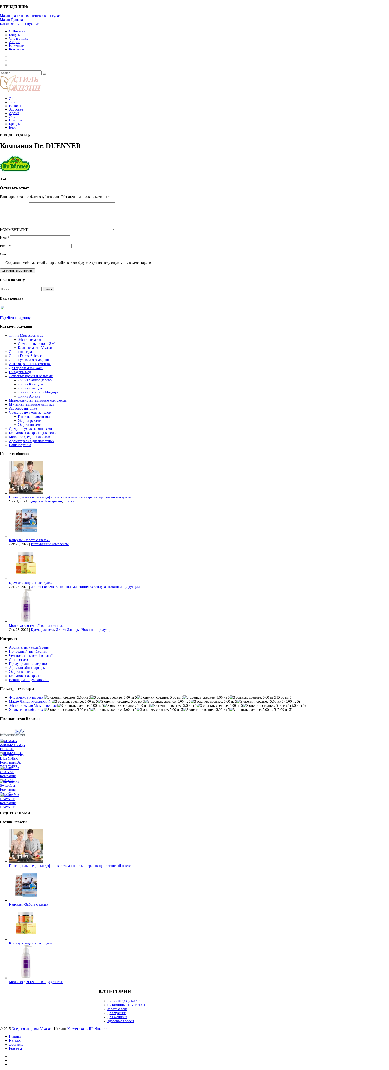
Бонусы (15, 35)
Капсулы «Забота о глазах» (29, 540)
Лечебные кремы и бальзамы (31, 376)
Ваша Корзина (20, 445)
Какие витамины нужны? (19, 24)
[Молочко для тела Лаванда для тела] (26, 621)
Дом (12, 116)
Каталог (15, 1040)
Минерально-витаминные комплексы (38, 400)
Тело (12, 102)
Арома (14, 113)
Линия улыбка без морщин (29, 360)
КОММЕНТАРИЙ (14, 230)
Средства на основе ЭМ (36, 343)
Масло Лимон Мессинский (30, 701)
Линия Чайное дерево (35, 380)
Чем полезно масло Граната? (31, 655)
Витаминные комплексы (50, 544)
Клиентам (16, 46)
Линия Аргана (29, 396)
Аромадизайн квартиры (27, 668)
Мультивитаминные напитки (31, 404)
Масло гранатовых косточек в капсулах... (31, 16)
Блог (12, 127)
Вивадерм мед (20, 372)
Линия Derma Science (25, 356)
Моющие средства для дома (30, 437)
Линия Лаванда (30, 388)
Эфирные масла (30, 339)
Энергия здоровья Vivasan (32, 1029)
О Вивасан (17, 31)
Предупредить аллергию (28, 664)
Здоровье (16, 109)
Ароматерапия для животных (31, 441)
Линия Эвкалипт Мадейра (38, 392)
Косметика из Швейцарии (87, 1029)
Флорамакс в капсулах (26, 697)
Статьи (69, 501)
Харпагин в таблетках (26, 709)
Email (5, 246)
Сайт (4, 254)
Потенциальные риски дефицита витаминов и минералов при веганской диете (70, 497)
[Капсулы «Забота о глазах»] (26, 536)
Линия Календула (31, 384)
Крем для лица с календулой (31, 583)
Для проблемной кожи (26, 368)
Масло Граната (11, 20)
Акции (14, 42)
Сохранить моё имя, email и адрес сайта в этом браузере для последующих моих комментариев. (78, 263)
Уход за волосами (22, 672)
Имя (4, 237)
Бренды (15, 124)
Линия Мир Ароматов (26, 335)
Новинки (16, 120)
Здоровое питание (23, 408)
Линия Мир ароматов (123, 1001)
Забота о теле (117, 1009)
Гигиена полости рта (34, 416)
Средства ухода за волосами (30, 429)
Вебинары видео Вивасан (29, 680)
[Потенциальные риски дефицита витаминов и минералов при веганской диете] (26, 493)
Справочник (18, 38)
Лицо (13, 98)
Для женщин (117, 1017)
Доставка (16, 1044)
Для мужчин (116, 1013)
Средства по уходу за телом (30, 412)
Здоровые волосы (120, 1021)
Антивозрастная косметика (30, 364)
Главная (15, 1036)
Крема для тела (42, 630)
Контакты (16, 49)
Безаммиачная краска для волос (33, 433)
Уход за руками (29, 421)
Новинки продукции (124, 587)
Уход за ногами (29, 425)
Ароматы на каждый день (29, 647)
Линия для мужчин (23, 352)
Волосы (15, 106)
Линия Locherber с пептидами (54, 587)
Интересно (53, 501)
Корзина (15, 1048)
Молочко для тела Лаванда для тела (36, 625)
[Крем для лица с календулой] (26, 579)
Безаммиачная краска (25, 676)
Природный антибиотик (28, 651)
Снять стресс (19, 659)
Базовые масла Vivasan (35, 348)
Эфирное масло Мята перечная (33, 705)
